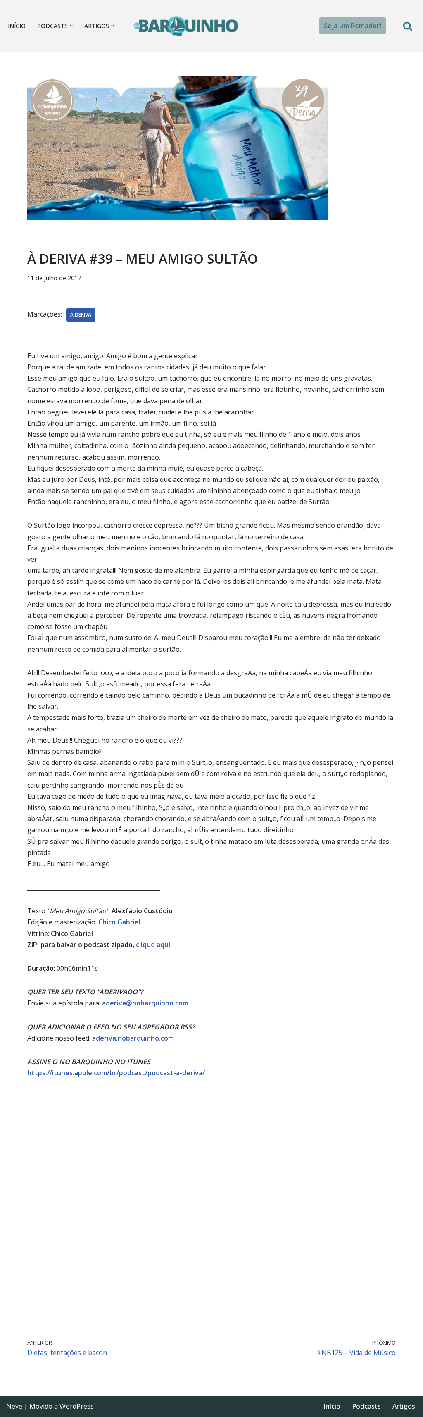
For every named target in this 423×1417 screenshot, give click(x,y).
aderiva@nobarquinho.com (145, 1002)
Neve (14, 1406)
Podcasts (366, 1406)
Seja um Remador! (352, 25)
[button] (71, 25)
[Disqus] (211, 1206)
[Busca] (408, 26)
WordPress (76, 1406)
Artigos (403, 1406)
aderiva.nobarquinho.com (133, 1038)
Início (17, 26)
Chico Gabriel (119, 921)
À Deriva (80, 314)
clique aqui (153, 944)
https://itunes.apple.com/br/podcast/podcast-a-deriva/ (116, 1072)
